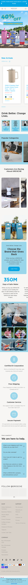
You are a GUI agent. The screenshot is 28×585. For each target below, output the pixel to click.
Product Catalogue (4, 551)
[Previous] (1, 3)
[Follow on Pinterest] (10, 560)
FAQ (17, 514)
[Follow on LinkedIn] (22, 560)
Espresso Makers (6, 511)
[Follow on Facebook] (2, 560)
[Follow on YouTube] (14, 560)
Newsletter (4, 554)
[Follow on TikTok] (18, 560)
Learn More (14, 268)
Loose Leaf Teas (6, 532)
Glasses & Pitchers (6, 527)
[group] (14, 29)
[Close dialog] (26, 579)
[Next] (26, 3)
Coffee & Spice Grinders (5, 523)
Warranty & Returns (19, 510)
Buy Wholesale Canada (5, 546)
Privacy (18, 520)
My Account (19, 507)
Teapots (3, 529)
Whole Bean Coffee (5, 515)
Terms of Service (20, 523)
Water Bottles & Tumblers (6, 508)
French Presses (5, 519)
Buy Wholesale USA (5, 541)
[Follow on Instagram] (6, 560)
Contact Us (19, 517)
